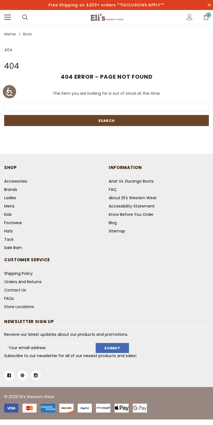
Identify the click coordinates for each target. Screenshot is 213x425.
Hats (8, 231)
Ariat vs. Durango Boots (131, 181)
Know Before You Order (131, 214)
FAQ (112, 189)
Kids (8, 214)
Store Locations (19, 306)
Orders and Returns (23, 282)
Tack (9, 239)
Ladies (10, 198)
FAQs (9, 298)
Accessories (15, 181)
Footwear (13, 223)
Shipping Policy (18, 273)
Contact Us (15, 290)
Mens (9, 206)
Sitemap (117, 231)
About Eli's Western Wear (133, 198)
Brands (10, 189)
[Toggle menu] (7, 17)
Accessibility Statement (132, 206)
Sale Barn (13, 247)
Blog (113, 223)
